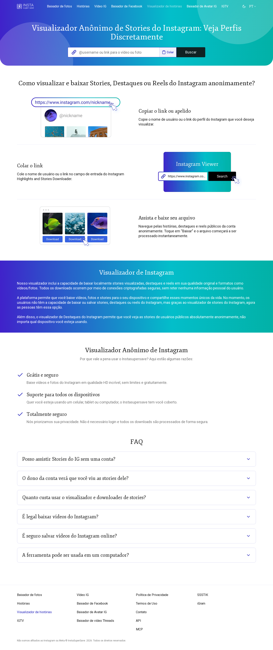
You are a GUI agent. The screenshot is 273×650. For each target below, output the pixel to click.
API (138, 621)
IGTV (224, 6)
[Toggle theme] (244, 6)
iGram (201, 603)
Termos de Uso (146, 603)
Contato (141, 612)
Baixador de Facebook (126, 6)
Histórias (83, 6)
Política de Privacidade (152, 595)
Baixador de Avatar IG (202, 6)
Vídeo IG (100, 6)
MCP (139, 629)
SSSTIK (202, 595)
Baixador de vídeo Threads (95, 621)
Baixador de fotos (59, 6)
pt (251, 6)
